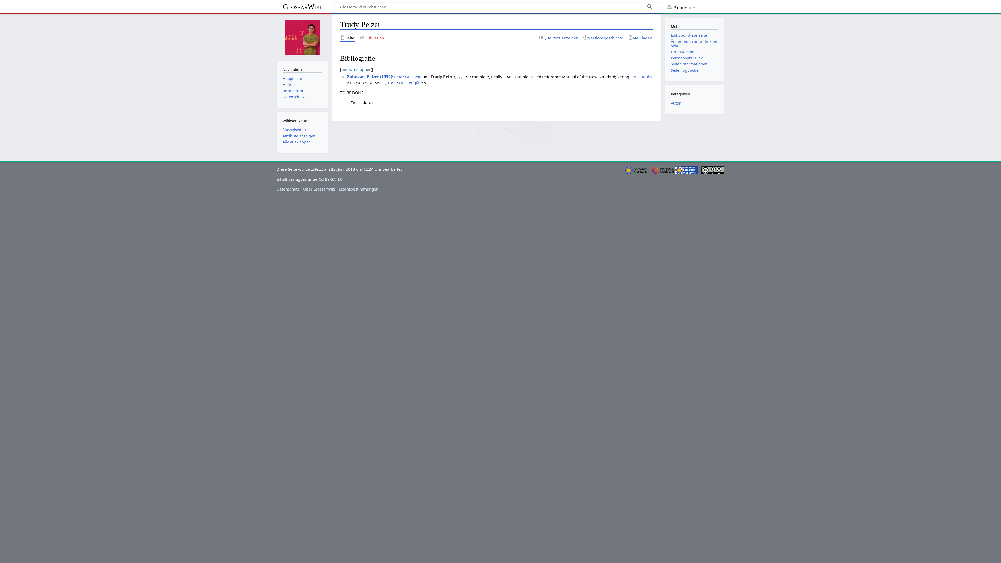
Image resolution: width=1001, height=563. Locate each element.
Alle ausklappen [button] (297, 141)
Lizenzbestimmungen (359, 189)
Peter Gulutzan (408, 76)
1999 (392, 82)
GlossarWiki (302, 7)
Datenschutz (288, 189)
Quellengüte (410, 82)
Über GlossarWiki (319, 189)
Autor (676, 103)
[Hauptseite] (302, 37)
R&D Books (641, 76)
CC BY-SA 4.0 (331, 179)
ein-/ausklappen (356, 69)
